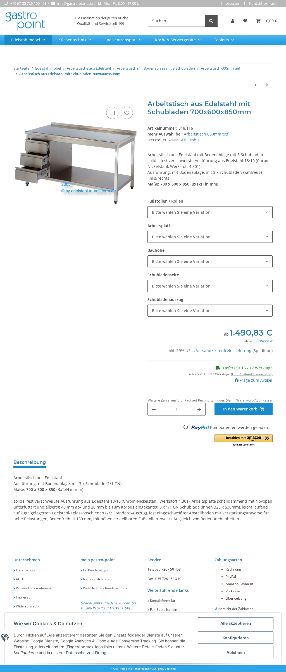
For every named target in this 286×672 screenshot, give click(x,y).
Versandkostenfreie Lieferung (224, 350)
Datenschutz (25, 570)
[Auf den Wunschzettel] (127, 113)
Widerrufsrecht (27, 606)
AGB (19, 579)
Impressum (230, 3)
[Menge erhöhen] (199, 409)
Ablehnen (236, 652)
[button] (233, 20)
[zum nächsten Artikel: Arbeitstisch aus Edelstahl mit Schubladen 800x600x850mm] (267, 85)
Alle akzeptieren (235, 623)
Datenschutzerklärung (86, 652)
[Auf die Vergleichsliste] (112, 113)
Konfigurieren (236, 637)
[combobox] (210, 212)
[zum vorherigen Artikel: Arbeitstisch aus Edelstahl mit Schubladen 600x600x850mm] (255, 85)
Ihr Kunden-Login (95, 570)
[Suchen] (211, 21)
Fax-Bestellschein (163, 609)
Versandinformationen (33, 588)
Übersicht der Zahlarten (234, 608)
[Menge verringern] (154, 409)
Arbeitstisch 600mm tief (206, 134)
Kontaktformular (263, 3)
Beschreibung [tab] (29, 462)
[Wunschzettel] (245, 20)
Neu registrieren (95, 579)
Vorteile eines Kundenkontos (104, 588)
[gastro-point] (25, 21)
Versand (170, 669)
